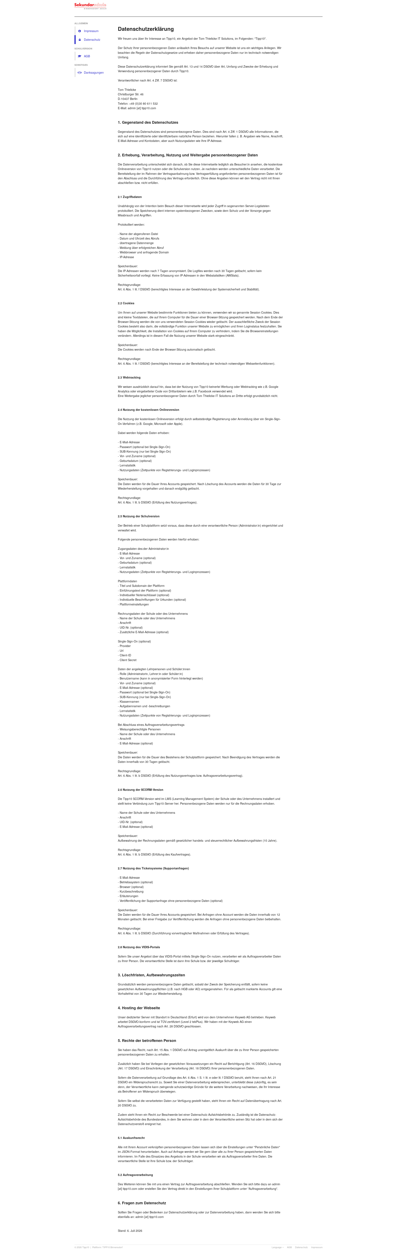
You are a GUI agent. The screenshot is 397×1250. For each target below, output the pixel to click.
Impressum (317, 1247)
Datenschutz (301, 1247)
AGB (289, 1247)
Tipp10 (85, 1247)
